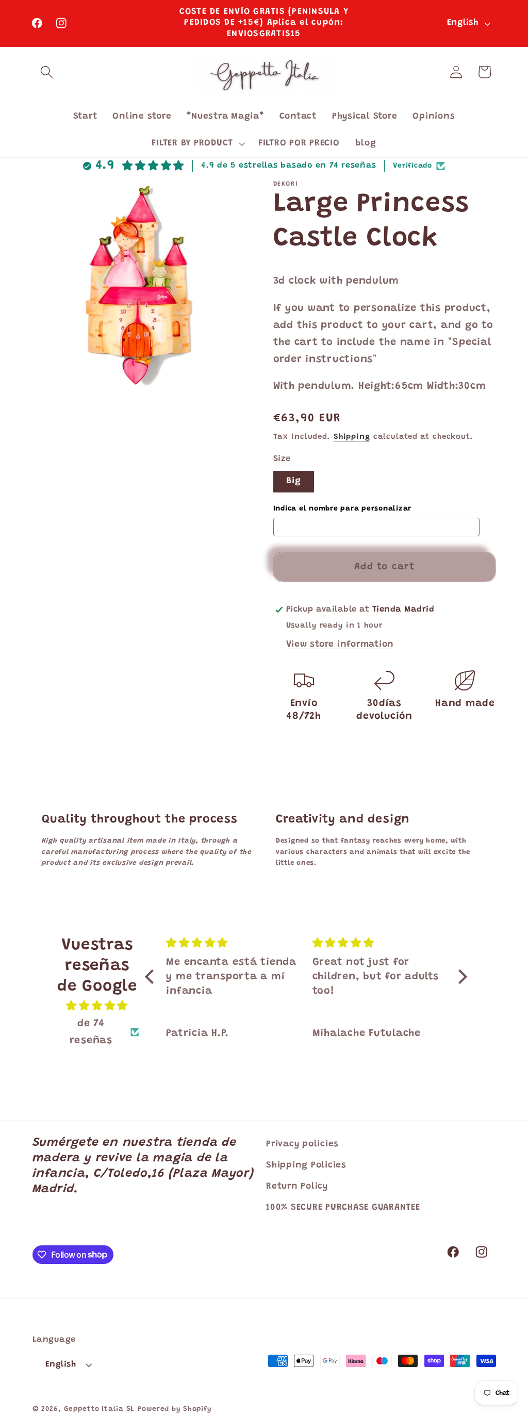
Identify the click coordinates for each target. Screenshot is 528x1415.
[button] (46, 72)
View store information (340, 644)
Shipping (352, 437)
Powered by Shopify (174, 1409)
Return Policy (297, 1186)
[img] (97, 1006)
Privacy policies (302, 1144)
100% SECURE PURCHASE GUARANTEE (343, 1207)
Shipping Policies (306, 1165)
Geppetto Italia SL (99, 1409)
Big (294, 481)
